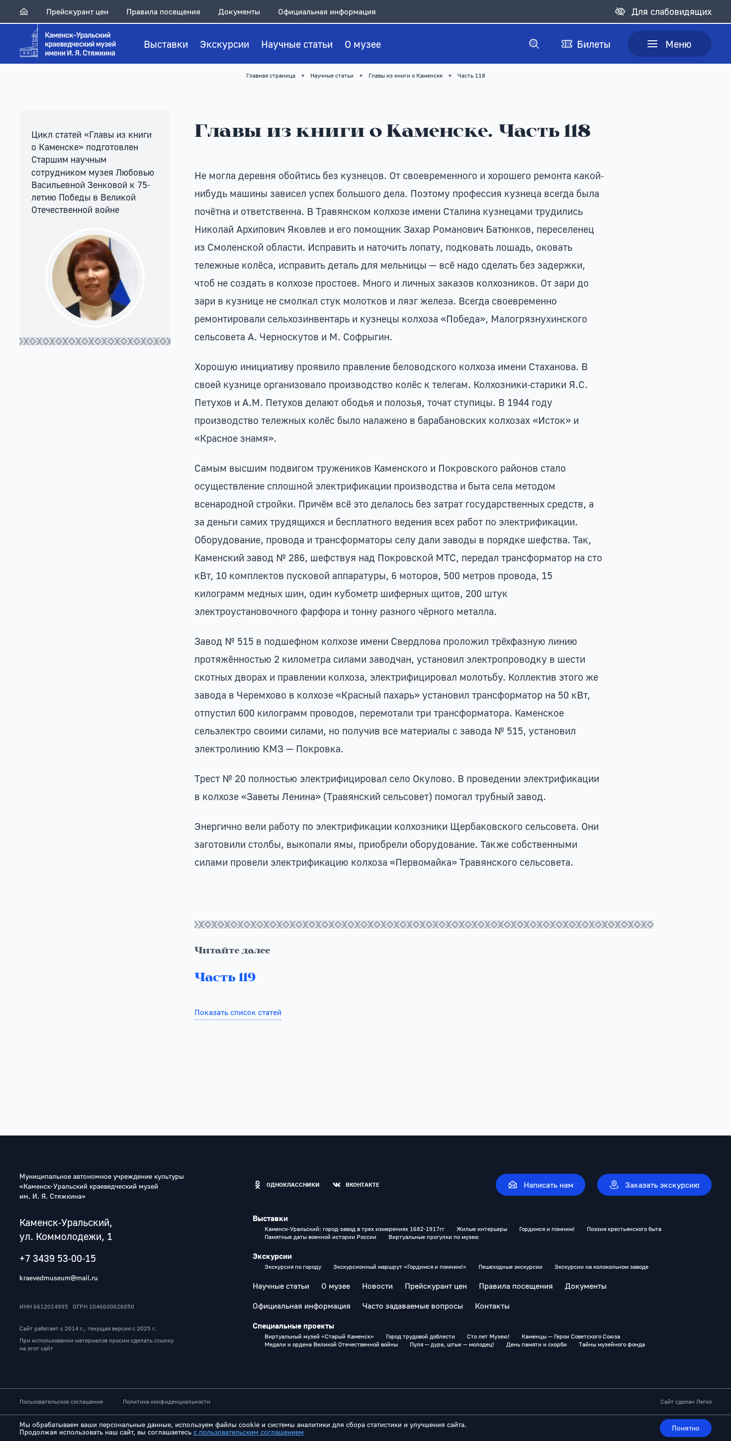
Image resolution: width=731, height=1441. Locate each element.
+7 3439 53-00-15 (57, 1258)
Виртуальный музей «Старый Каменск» (319, 1336)
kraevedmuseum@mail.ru (58, 1277)
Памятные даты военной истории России (320, 1237)
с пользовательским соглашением (248, 1432)
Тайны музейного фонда (612, 1344)
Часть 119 (225, 978)
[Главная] (23, 11)
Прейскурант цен (77, 11)
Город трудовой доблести (420, 1336)
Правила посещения (163, 11)
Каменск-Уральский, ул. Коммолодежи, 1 (65, 1229)
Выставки (166, 44)
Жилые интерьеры (482, 1229)
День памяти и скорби (536, 1344)
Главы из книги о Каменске (405, 76)
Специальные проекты (293, 1326)
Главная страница (270, 76)
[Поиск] (534, 44)
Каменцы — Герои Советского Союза (571, 1336)
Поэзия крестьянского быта (624, 1229)
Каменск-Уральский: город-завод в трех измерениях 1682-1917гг (355, 1229)
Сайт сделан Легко (686, 1402)
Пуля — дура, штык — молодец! (452, 1344)
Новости (377, 1286)
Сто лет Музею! (488, 1336)
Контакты (492, 1306)
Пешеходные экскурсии (510, 1267)
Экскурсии (224, 44)
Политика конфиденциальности (166, 1402)
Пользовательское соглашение (61, 1402)
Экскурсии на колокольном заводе (601, 1267)
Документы (239, 11)
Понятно (686, 1428)
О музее (363, 44)
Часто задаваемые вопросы (413, 1306)
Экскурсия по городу (293, 1267)
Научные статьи (297, 44)
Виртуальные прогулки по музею (433, 1237)
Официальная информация (327, 11)
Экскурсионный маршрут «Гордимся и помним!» (399, 1267)
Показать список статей (237, 1012)
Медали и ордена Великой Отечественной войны (331, 1344)
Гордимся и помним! (547, 1229)
